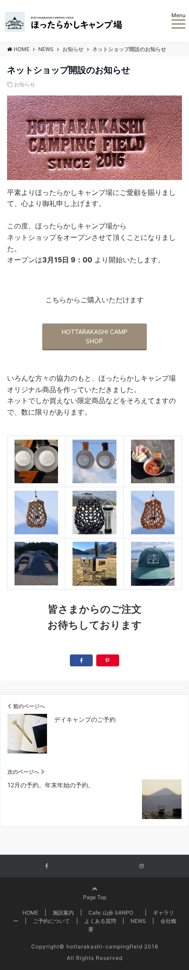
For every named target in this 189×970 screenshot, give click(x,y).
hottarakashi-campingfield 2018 (112, 946)
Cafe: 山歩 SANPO (113, 912)
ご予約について (51, 921)
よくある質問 (100, 921)
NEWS (138, 921)
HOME (30, 912)
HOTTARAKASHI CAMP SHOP (94, 336)
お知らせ (24, 84)
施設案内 (63, 912)
